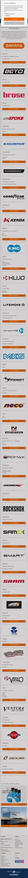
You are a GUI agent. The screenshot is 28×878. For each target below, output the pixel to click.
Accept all (15, 19)
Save (14, 23)
